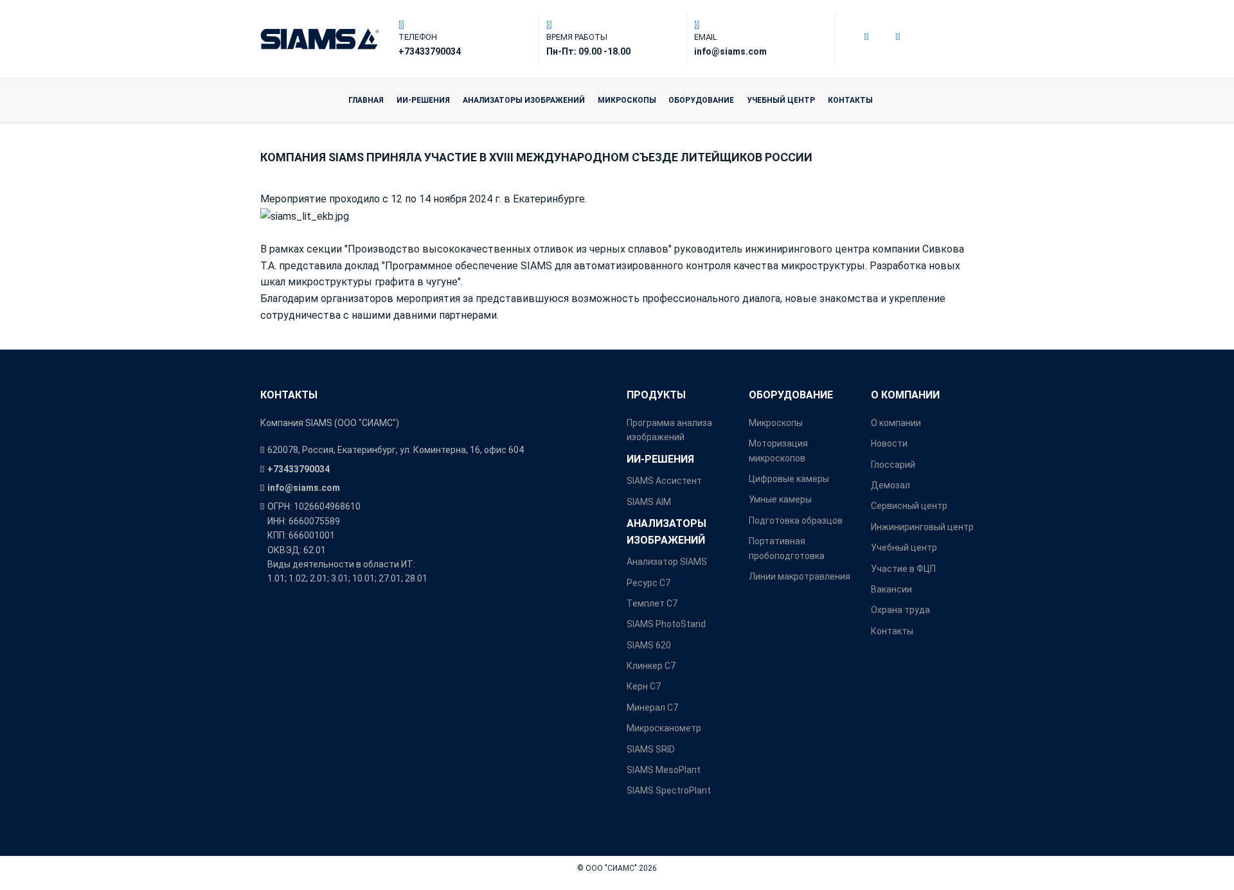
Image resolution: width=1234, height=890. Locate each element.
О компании (905, 395)
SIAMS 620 (649, 645)
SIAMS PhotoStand (666, 624)
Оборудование (701, 100)
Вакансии (891, 589)
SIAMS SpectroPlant (669, 790)
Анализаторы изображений (524, 100)
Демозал (890, 485)
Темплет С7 (652, 603)
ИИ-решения (423, 100)
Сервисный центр (909, 506)
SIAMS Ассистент (664, 481)
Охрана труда (900, 610)
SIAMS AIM (649, 502)
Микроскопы (627, 100)
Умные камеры (780, 499)
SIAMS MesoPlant (664, 770)
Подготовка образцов (796, 520)
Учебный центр (781, 100)
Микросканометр (664, 728)
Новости (889, 443)
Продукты (656, 395)
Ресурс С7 (648, 583)
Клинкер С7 (651, 666)
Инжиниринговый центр (922, 527)
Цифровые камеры (789, 479)
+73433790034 (298, 469)
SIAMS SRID (651, 749)
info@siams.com (303, 488)
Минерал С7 (652, 707)
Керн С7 (644, 686)
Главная (366, 100)
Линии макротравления (799, 576)
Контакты (850, 100)
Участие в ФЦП (903, 569)
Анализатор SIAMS (667, 561)
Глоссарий (893, 464)
